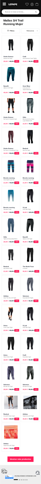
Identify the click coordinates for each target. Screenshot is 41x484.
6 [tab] (26, 479)
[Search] (35, 12)
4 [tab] (23, 479)
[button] (4, 4)
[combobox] (18, 11)
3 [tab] (21, 479)
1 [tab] (16, 479)
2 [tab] (19, 479)
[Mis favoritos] (27, 4)
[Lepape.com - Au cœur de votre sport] (13, 4)
